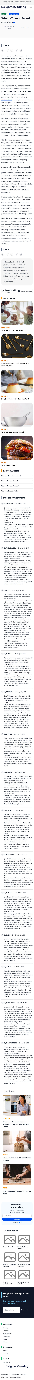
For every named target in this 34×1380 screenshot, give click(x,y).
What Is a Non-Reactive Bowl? (13, 432)
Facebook (6, 1362)
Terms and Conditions (15, 1377)
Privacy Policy (4, 1377)
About (5, 1351)
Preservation (7, 1333)
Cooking (6, 1118)
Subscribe (17, 1219)
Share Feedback (26, 291)
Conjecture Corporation (19, 1374)
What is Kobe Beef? (9, 465)
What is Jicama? (8, 1247)
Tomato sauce (6, 100)
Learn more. (25, 2)
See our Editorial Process (10, 291)
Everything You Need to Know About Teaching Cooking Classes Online (16, 1124)
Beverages (5, 327)
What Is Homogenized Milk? (12, 330)
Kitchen (4, 361)
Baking (5, 1154)
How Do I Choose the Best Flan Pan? (15, 399)
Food (3, 462)
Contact (6, 1353)
